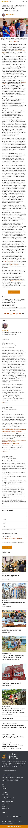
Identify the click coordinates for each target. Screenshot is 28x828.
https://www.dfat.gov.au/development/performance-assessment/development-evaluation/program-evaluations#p (14, 441)
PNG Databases (5, 808)
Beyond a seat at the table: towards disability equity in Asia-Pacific (13, 656)
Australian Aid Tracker (6, 803)
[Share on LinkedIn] (5, 313)
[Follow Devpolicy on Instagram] (10, 816)
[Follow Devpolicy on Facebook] (14, 816)
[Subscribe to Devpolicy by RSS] (17, 816)
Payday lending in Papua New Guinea (13, 737)
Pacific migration (5, 796)
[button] (22, 1)
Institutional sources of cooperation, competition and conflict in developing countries (14, 727)
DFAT (13, 305)
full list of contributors (16, 280)
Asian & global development (8, 797)
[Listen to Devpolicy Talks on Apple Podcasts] (20, 816)
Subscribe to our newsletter (14, 826)
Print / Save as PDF (14, 292)
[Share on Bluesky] (14, 313)
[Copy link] (23, 313)
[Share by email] (20, 313)
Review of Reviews (13, 264)
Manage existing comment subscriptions (12, 538)
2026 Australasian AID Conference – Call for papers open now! (13, 745)
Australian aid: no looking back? (11, 630)
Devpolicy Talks (5, 806)
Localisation (22, 307)
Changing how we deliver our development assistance (11, 576)
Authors (3, 786)
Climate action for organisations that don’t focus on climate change (13, 709)
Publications (4, 804)
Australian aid (4, 792)
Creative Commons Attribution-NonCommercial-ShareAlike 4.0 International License (12, 779)
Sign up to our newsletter (9, 770)
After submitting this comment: (9, 533)
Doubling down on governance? (11, 683)
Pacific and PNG (5, 794)
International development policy (10, 307)
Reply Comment (5, 402)
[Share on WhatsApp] (17, 313)
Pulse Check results (8, 261)
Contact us (4, 788)
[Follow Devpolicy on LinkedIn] (7, 816)
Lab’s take (21, 259)
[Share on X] (11, 313)
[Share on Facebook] (8, 313)
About (3, 784)
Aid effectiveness (6, 305)
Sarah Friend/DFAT (14, 41)
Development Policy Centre (8, 801)
